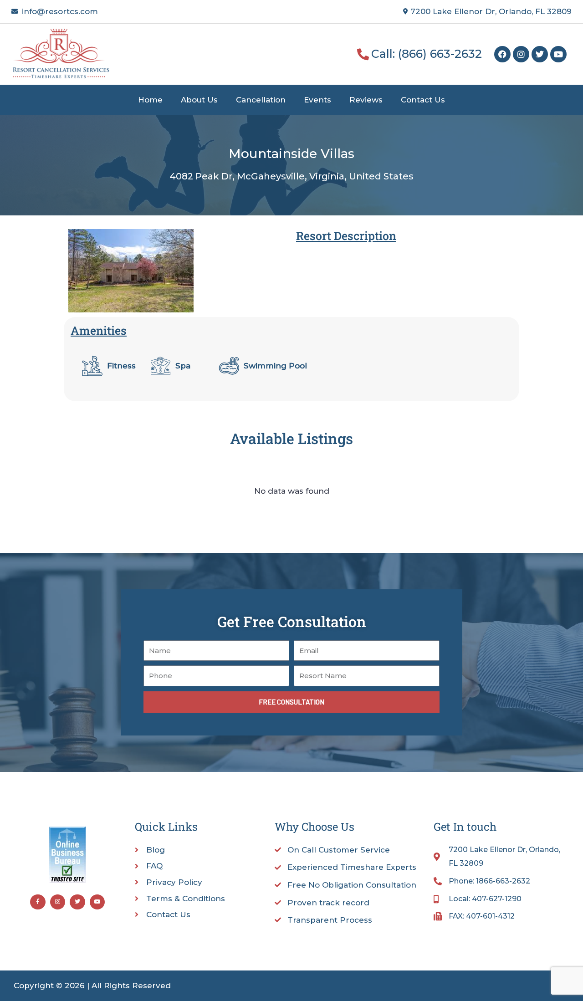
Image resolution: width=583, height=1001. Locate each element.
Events (317, 99)
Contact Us (423, 99)
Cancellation (261, 99)
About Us (199, 99)
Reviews (366, 99)
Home (150, 99)
